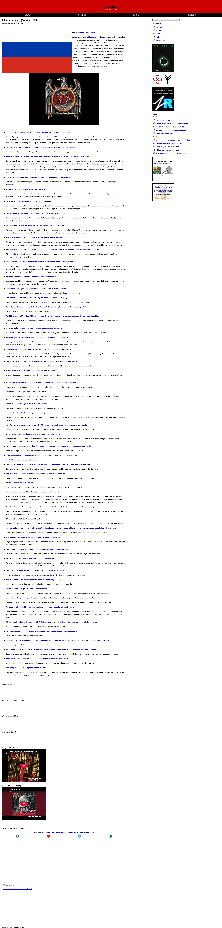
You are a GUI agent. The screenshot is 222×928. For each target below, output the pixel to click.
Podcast (159, 27)
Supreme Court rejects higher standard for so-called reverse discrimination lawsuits (40, 147)
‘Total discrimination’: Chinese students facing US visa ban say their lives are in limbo (41, 455)
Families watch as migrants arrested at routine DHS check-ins (31, 589)
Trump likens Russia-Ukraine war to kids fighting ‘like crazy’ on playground (37, 549)
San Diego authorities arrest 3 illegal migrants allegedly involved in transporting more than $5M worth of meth (51, 156)
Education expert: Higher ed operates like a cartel (26, 392)
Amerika (16, 927)
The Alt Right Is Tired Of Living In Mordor (172, 127)
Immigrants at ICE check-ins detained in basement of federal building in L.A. (37, 337)
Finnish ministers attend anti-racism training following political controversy (37, 658)
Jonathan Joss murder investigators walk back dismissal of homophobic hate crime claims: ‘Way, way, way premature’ (55, 507)
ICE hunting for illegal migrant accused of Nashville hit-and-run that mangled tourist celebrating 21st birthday (51, 649)
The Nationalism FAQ (164, 133)
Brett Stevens (9, 23)
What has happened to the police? (20, 483)
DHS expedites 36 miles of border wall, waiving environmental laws (33, 537)
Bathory (103, 37)
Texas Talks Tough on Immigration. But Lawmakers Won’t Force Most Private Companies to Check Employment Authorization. (58, 640)
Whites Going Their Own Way (167, 150)
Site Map (21, 927)
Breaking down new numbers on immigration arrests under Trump (33, 434)
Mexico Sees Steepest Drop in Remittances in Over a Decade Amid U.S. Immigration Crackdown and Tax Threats (52, 598)
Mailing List (160, 40)
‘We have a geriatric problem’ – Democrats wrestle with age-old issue (34, 276)
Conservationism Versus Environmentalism (173, 140)
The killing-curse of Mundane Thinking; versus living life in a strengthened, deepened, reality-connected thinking (52, 316)
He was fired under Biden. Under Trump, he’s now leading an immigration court (38, 349)
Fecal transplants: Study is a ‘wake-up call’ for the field (28, 201)
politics (82, 15)
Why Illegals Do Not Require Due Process (48, 832)
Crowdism (160, 117)
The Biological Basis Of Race (167, 147)
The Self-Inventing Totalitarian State (170, 143)
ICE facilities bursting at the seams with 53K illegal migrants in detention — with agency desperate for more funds (52, 622)
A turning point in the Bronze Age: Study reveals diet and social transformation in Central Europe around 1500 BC (52, 249)
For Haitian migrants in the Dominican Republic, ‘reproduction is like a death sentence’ (41, 631)
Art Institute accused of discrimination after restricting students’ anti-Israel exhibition (41, 382)
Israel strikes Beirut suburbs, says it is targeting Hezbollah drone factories (36, 413)
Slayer (74, 37)
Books (158, 30)
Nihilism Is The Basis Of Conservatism (171, 130)
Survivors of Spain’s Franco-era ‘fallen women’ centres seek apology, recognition (39, 261)
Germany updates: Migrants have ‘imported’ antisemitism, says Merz (34, 328)
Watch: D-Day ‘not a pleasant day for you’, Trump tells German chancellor (36, 213)
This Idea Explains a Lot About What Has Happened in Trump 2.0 (32, 492)
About (158, 24)
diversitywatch (13, 828)
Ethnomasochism (163, 120)
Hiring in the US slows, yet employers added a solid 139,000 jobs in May (35, 225)
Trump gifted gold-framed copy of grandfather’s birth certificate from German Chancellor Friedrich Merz (48, 464)
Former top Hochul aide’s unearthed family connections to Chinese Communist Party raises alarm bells (48, 446)
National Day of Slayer (86, 32)
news (27, 15)
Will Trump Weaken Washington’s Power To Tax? (26, 668)
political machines (23, 396)
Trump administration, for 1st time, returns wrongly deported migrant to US (36, 570)
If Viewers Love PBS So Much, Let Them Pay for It (26, 519)
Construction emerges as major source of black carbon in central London (36, 289)
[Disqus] (64, 859)
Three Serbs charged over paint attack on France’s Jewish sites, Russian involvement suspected (46, 307)
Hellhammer (91, 37)
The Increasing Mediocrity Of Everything (172, 123)
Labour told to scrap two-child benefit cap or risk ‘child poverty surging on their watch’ (41, 361)
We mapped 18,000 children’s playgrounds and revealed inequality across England (40, 607)
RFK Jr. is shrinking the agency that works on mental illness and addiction (36, 237)
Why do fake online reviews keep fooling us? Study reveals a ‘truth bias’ (35, 473)
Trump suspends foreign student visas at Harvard (26, 404)
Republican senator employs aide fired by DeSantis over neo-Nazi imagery (36, 298)
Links (158, 37)
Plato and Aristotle (55, 496)
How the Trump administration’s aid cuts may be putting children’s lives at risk (38, 177)
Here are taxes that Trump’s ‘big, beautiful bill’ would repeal (30, 558)
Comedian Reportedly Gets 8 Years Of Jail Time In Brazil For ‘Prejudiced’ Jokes (38, 132)
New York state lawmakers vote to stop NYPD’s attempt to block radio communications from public (46, 425)
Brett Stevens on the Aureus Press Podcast (79, 832)
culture (192, 15)
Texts (158, 34)
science (137, 15)
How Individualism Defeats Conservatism (172, 153)
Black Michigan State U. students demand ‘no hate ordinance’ (31, 370)
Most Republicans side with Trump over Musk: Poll (27, 189)
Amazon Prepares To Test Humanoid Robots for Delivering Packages (34, 580)
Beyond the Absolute (164, 137)
